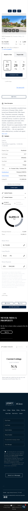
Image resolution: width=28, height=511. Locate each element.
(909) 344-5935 (7, 464)
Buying (13, 410)
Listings (8, 410)
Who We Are (15, 413)
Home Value (8, 413)
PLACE (20, 492)
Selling (17, 410)
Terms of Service (8, 467)
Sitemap (14, 509)
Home (4, 410)
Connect (21, 413)
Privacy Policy (20, 465)
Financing (23, 410)
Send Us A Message (14, 475)
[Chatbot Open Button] (23, 506)
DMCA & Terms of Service (18, 507)
